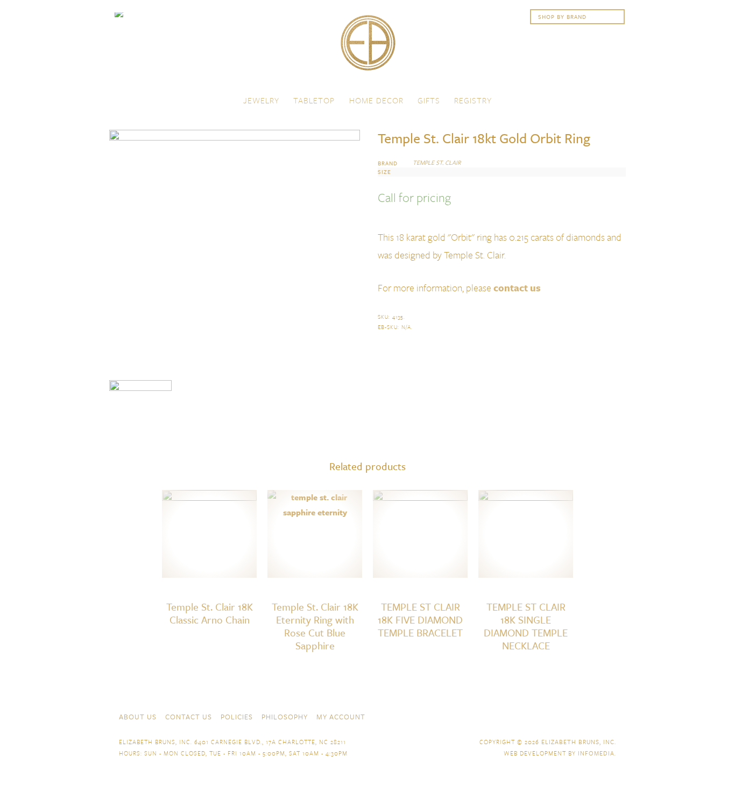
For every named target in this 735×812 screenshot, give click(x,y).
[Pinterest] (591, 716)
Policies (237, 716)
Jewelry (261, 100)
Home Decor (376, 100)
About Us (138, 716)
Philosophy (285, 716)
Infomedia (596, 753)
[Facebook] (552, 716)
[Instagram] (610, 716)
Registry (473, 100)
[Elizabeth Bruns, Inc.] (367, 47)
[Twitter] (572, 716)
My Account (340, 716)
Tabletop (314, 100)
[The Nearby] (533, 716)
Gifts (429, 100)
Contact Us (188, 716)
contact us (517, 288)
